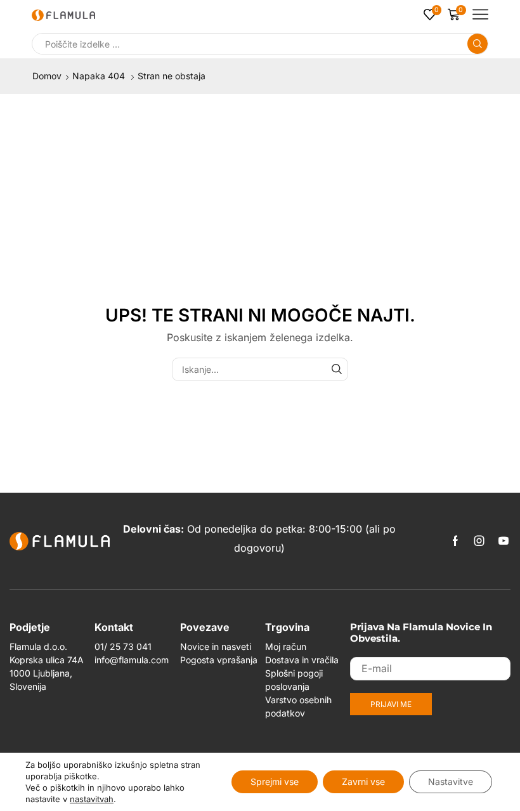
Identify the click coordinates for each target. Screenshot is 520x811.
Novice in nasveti (215, 646)
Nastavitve (450, 781)
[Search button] (477, 44)
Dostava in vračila (302, 659)
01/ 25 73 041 (123, 646)
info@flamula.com (131, 659)
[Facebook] (455, 541)
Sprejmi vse (274, 781)
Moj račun (285, 646)
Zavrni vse (363, 781)
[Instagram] (479, 541)
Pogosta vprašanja (218, 659)
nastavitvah (92, 799)
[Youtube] (503, 541)
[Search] (336, 369)
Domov (47, 75)
